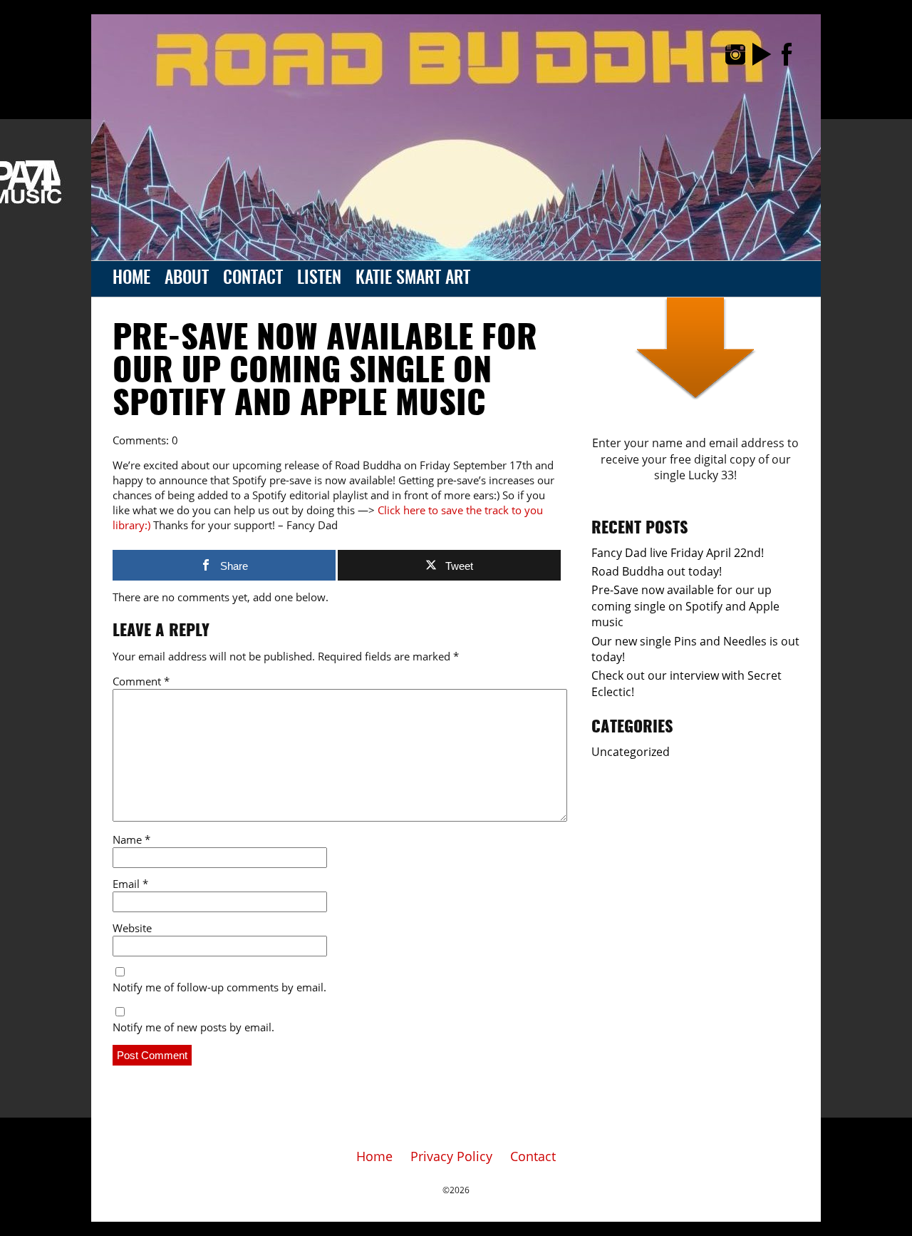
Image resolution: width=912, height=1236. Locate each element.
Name (131, 839)
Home (131, 278)
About (187, 278)
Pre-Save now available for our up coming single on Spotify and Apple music (325, 372)
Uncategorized (630, 752)
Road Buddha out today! (656, 571)
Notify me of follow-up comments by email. (219, 987)
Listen (319, 278)
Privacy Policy (451, 1156)
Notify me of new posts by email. (193, 1027)
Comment (141, 681)
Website (132, 928)
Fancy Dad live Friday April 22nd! (677, 553)
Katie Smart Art (413, 278)
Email (130, 884)
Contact (253, 278)
